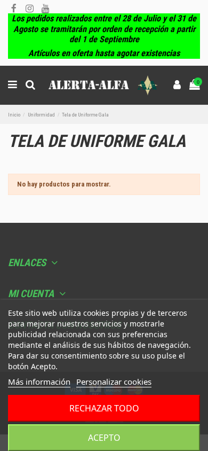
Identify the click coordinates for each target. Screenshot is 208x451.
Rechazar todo (104, 408)
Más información (39, 381)
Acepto (104, 438)
